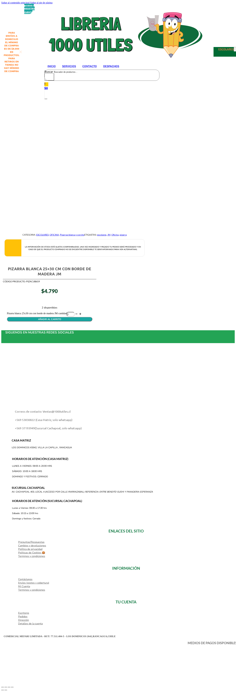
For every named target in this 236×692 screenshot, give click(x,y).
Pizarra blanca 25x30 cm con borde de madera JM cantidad (37, 313)
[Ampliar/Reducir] (2, 687)
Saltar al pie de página (41, 2)
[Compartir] (9, 687)
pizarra (123, 234)
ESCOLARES (226, 49)
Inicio (52, 66)
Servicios (69, 66)
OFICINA (54, 234)
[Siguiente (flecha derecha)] (5, 690)
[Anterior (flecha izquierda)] (2, 690)
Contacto (89, 66)
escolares (101, 234)
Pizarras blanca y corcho (72, 234)
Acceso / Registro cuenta (29, 8)
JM (108, 234)
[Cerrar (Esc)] (12, 687)
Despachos (111, 66)
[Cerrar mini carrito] (46, 98)
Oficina (115, 234)
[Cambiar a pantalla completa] (5, 687)
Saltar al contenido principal (15, 2)
